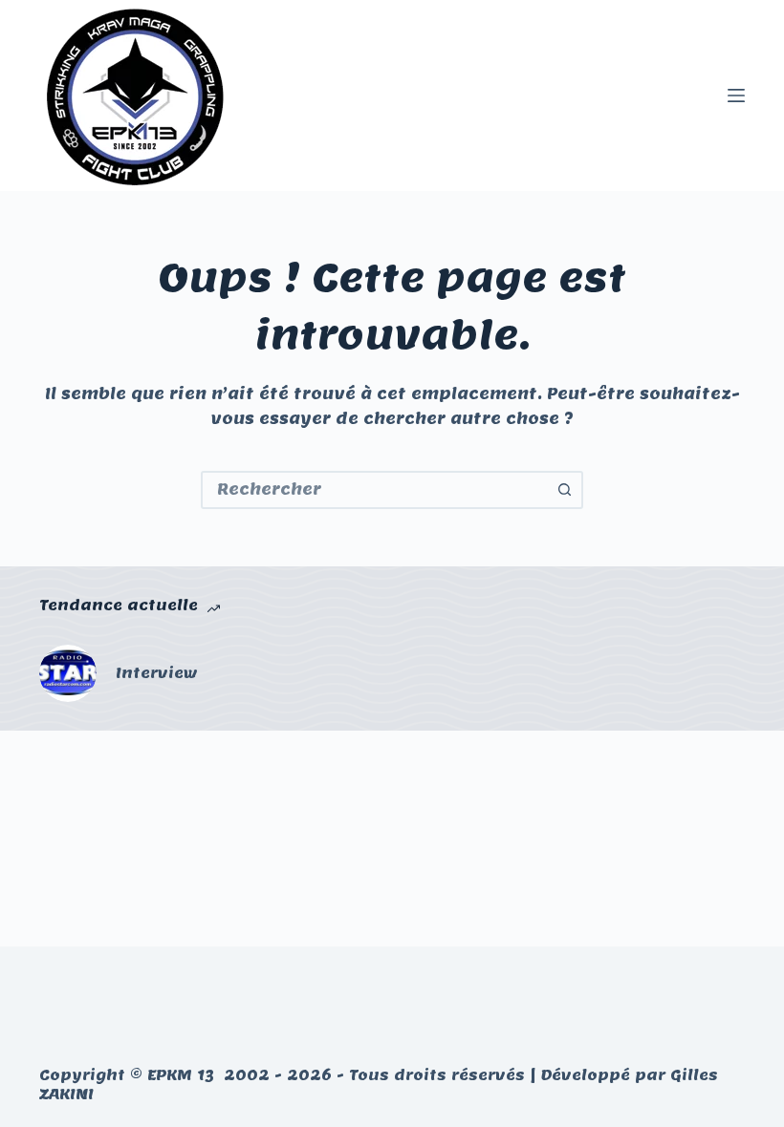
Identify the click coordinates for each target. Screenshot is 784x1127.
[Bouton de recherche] (564, 490)
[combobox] (375, 490)
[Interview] (68, 673)
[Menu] (736, 95)
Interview (157, 673)
